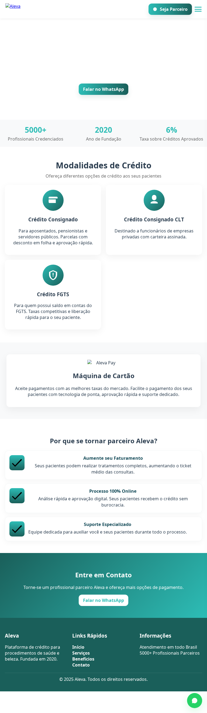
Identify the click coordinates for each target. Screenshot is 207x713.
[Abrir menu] (198, 9)
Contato (81, 665)
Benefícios (83, 659)
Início (78, 647)
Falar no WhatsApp (103, 89)
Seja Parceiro (174, 9)
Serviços (81, 653)
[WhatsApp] (194, 700)
